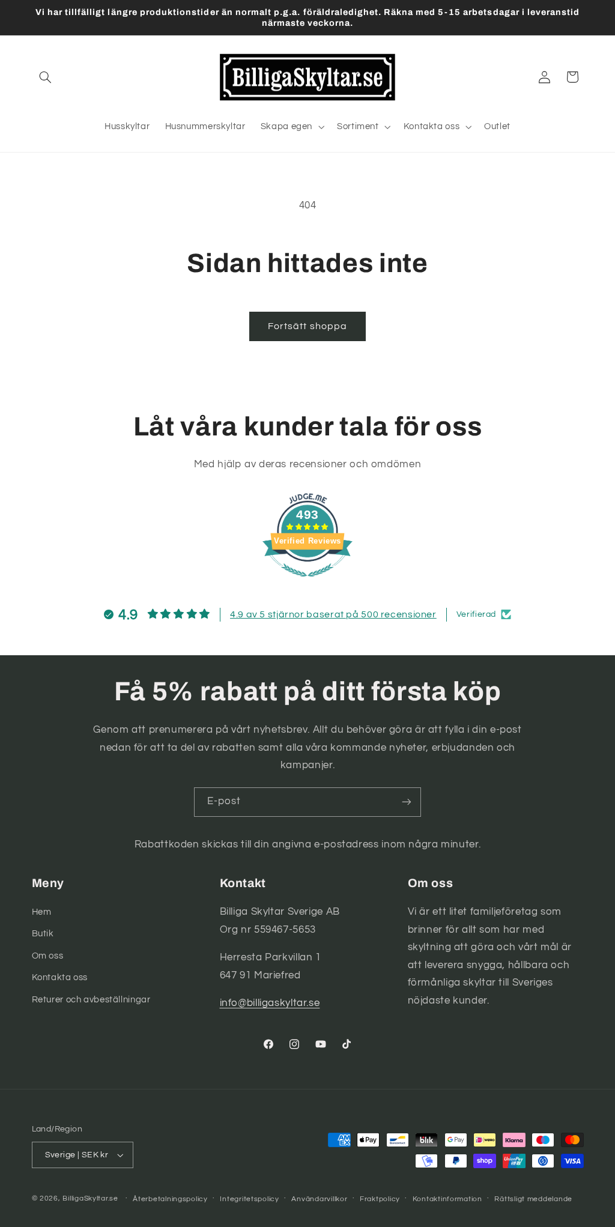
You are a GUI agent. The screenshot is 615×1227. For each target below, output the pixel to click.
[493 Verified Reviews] (307, 583)
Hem (42, 911)
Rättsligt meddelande (533, 1199)
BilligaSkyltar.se (90, 1198)
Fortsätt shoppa (307, 326)
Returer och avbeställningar (91, 999)
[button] (45, 77)
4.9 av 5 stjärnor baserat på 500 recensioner (333, 614)
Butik (43, 933)
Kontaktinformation (447, 1199)
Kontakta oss (60, 977)
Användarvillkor (319, 1199)
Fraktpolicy (380, 1199)
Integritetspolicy (249, 1199)
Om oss (48, 955)
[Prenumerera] (406, 802)
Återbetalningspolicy (170, 1199)
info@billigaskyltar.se (270, 1003)
